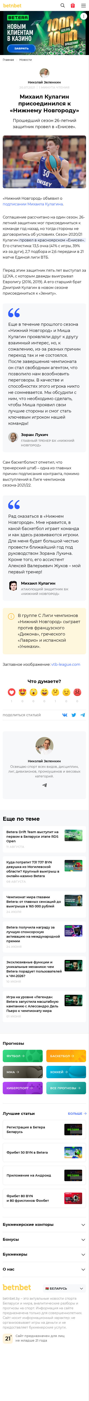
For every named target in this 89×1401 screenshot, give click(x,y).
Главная (8, 59)
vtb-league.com (65, 664)
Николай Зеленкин (44, 82)
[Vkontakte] (64, 715)
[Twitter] (73, 715)
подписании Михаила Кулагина (33, 204)
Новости (25, 59)
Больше (75, 1113)
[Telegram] (82, 715)
